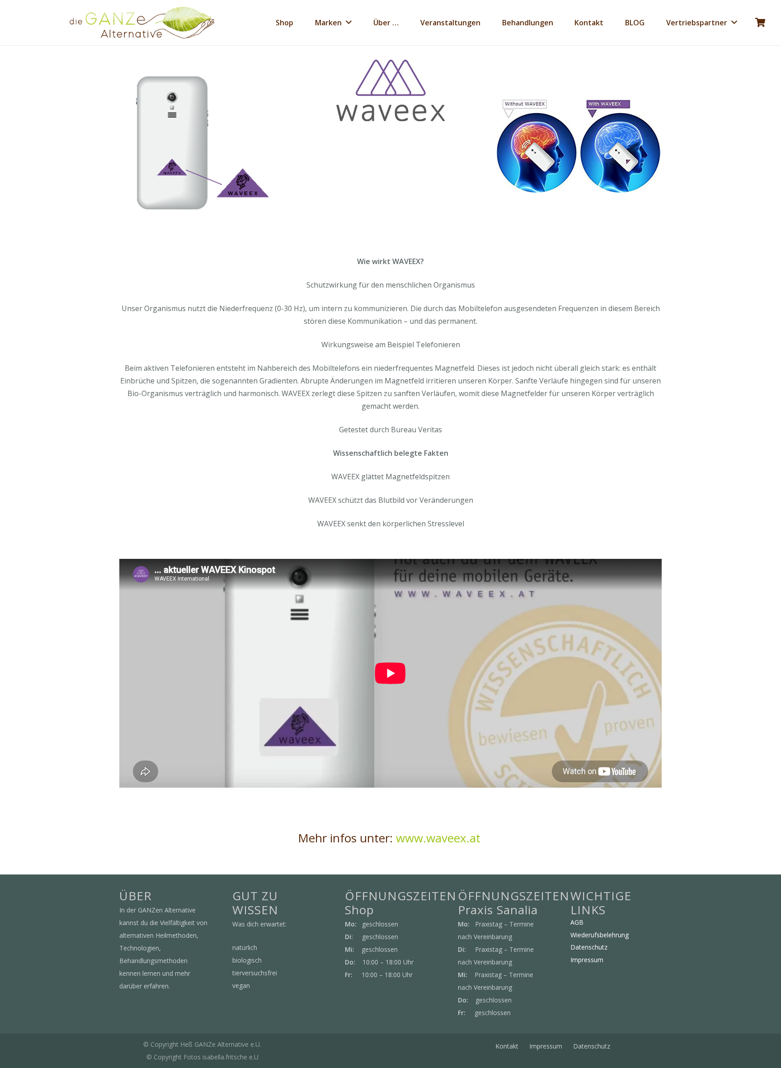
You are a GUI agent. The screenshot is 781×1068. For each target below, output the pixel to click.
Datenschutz (588, 947)
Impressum (586, 959)
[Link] (142, 22)
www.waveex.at (440, 838)
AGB (576, 922)
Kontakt (506, 1046)
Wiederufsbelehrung (599, 935)
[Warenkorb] (760, 22)
